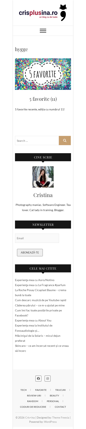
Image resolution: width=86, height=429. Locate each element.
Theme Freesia (60, 417)
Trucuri (60, 389)
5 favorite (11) (43, 98)
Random (32, 401)
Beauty (54, 395)
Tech (23, 389)
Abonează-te (30, 252)
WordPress (50, 421)
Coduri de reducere (33, 406)
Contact (60, 406)
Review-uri (34, 395)
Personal (53, 401)
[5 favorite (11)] (43, 74)
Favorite (41, 389)
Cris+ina (30, 417)
